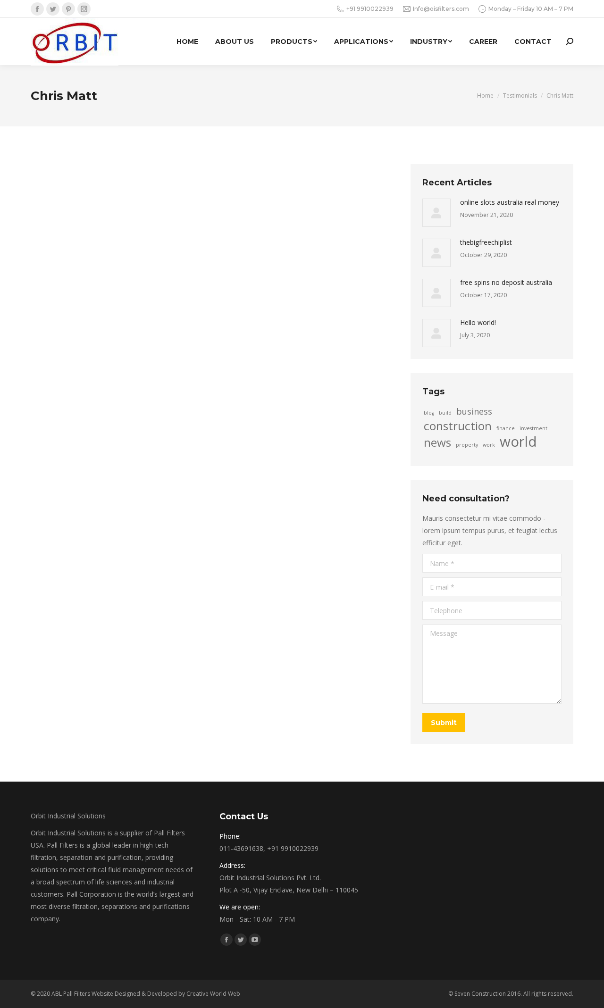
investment (533, 428)
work (489, 445)
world (518, 441)
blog (429, 412)
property (467, 445)
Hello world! (478, 322)
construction (458, 426)
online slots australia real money (509, 202)
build (445, 412)
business (474, 411)
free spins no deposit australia (506, 282)
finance (505, 428)
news (437, 442)
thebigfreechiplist (486, 242)
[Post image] (436, 213)
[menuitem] (187, 41)
